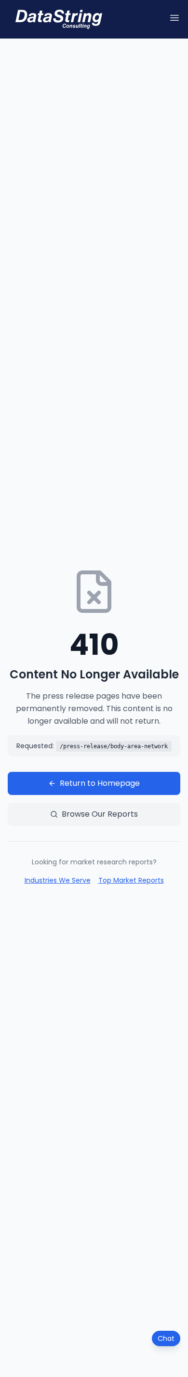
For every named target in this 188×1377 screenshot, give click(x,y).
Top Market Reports (131, 880)
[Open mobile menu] (174, 18)
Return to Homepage (100, 783)
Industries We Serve (58, 880)
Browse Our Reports (100, 814)
